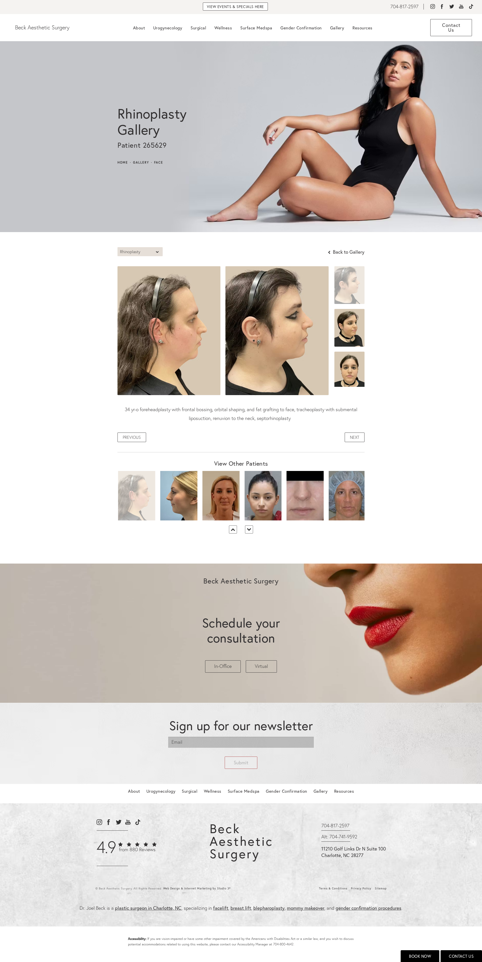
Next (354, 437)
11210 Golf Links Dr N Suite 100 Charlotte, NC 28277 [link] (353, 852)
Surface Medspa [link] (256, 28)
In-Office (223, 666)
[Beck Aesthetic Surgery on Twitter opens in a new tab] (451, 7)
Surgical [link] (198, 28)
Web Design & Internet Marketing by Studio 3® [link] (197, 888)
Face (158, 162)
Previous (132, 437)
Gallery (141, 162)
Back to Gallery (348, 251)
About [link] (139, 28)
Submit (241, 762)
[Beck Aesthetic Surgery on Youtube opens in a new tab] (461, 7)
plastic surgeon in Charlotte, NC (148, 908)
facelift (220, 908)
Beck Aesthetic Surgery (42, 27)
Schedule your (241, 630)
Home (122, 162)
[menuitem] (432, 7)
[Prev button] (233, 529)
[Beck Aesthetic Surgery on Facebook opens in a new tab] (442, 7)
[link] (404, 6)
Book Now (420, 956)
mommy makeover (305, 908)
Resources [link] (362, 28)
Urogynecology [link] (168, 28)
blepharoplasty (269, 908)
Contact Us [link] (451, 27)
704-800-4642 (283, 944)
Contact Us (461, 956)
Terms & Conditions (333, 888)
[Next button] (249, 529)
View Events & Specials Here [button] (235, 6)
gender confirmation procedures (368, 908)
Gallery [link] (337, 28)
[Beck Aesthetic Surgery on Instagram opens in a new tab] (432, 7)
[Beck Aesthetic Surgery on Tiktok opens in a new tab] (471, 7)
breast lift (240, 908)
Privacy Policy (361, 888)
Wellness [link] (223, 28)
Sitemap (381, 888)
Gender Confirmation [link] (301, 28)
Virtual (261, 666)
